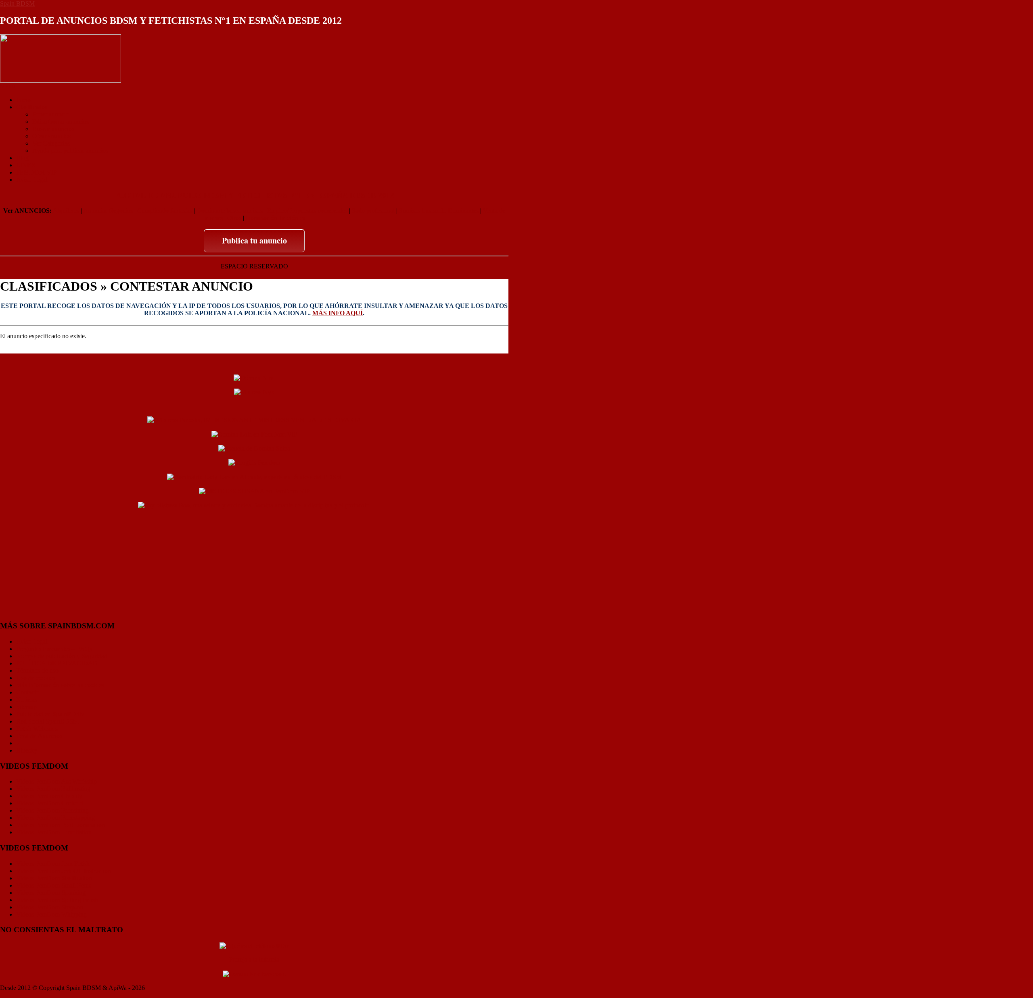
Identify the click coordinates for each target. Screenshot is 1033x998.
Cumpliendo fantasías (164, 210)
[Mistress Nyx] (254, 391)
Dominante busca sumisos (230, 210)
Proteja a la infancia (254, 959)
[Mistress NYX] (254, 610)
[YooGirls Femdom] (254, 462)
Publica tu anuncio (254, 240)
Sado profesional (373, 210)
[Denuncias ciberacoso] (254, 973)
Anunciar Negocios (108, 210)
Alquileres (66, 210)
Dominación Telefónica (275, 217)
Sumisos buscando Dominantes (439, 210)
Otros (234, 217)
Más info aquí (337, 313)
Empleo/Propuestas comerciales (307, 210)
